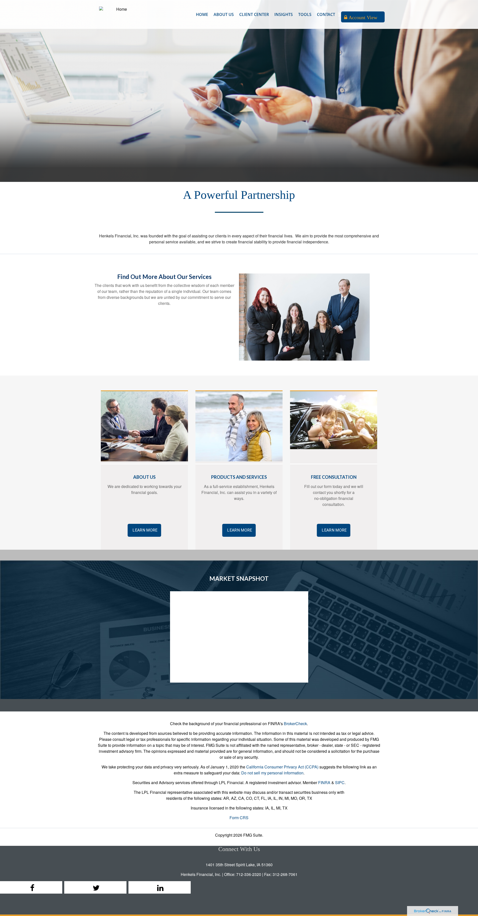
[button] (224, 14)
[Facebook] (31, 887)
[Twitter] (95, 887)
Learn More (144, 530)
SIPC (340, 782)
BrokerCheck (295, 723)
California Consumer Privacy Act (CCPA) (282, 767)
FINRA (324, 782)
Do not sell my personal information (272, 773)
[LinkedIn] (159, 887)
